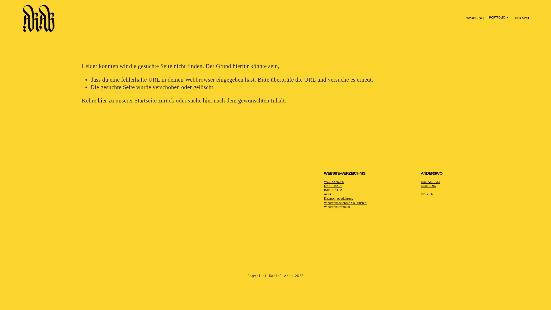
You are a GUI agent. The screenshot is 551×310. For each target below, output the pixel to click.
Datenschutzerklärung (338, 198)
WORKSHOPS (475, 18)
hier (102, 100)
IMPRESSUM (333, 190)
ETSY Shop (428, 194)
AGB (327, 194)
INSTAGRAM (430, 181)
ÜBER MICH (521, 18)
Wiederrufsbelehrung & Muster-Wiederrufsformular (345, 205)
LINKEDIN (428, 186)
